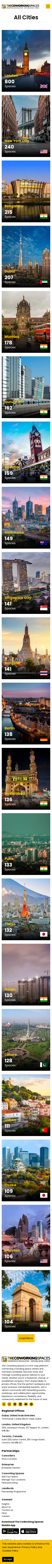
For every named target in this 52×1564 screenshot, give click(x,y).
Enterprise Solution (11, 1467)
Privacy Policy (29, 1547)
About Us (6, 1507)
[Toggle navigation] (48, 6)
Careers (6, 1516)
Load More (26, 1338)
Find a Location (9, 1458)
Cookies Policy (10, 1550)
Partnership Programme (14, 1491)
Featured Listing (10, 1482)
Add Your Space (10, 1476)
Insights (5, 1504)
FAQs (4, 1513)
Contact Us (7, 1510)
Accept (8, 1559)
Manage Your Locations (13, 1479)
